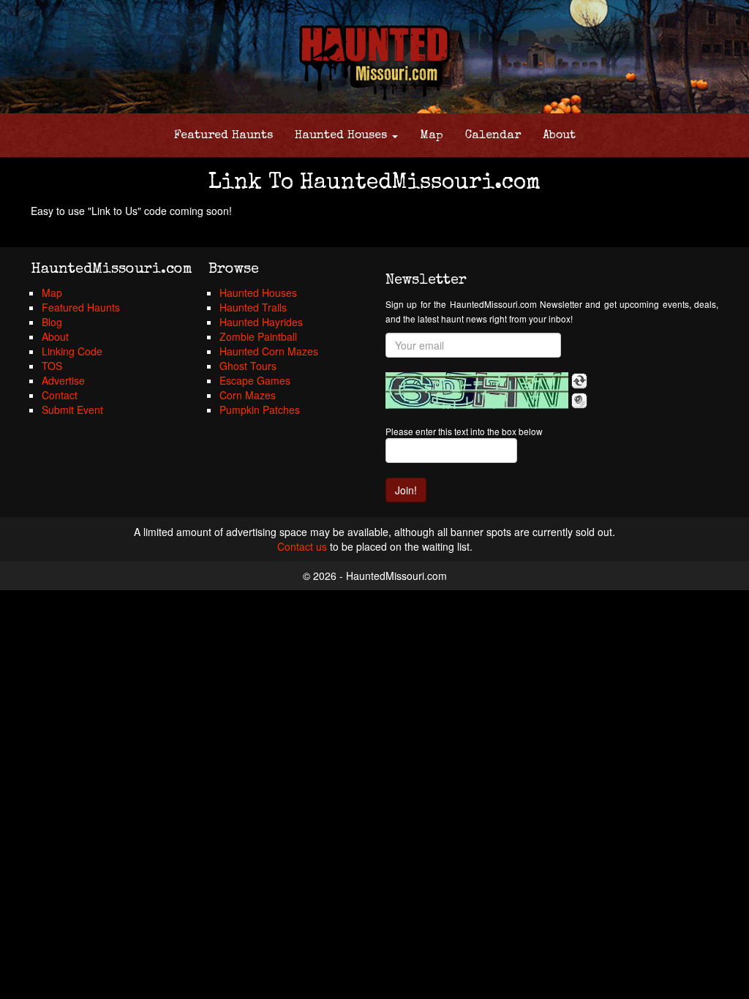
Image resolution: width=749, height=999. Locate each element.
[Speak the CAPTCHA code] (579, 401)
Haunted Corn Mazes (268, 351)
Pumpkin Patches (259, 409)
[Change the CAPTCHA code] (579, 381)
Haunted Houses (343, 136)
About (559, 136)
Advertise (63, 380)
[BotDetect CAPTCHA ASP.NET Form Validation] (476, 390)
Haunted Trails (253, 307)
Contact (60, 395)
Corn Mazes (247, 395)
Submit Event (72, 409)
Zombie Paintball (258, 336)
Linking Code (72, 351)
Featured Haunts (223, 136)
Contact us (302, 546)
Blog (52, 321)
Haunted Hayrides (261, 321)
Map (431, 136)
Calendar (493, 136)
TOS (52, 365)
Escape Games (254, 380)
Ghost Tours (247, 365)
